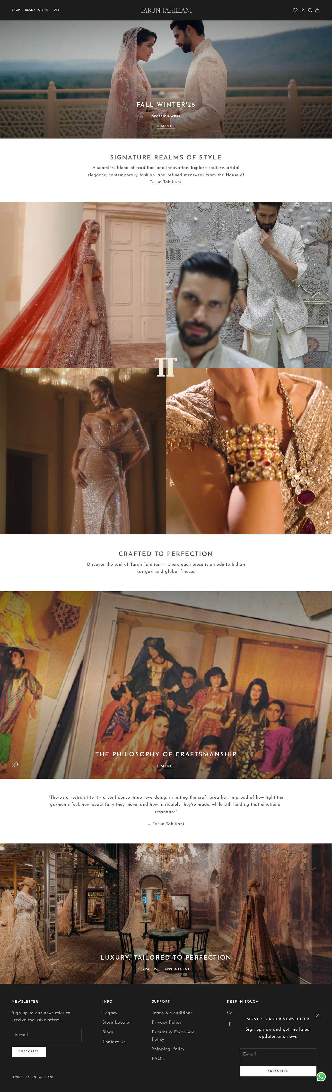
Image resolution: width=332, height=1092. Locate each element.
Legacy (109, 1013)
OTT (56, 10)
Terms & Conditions (172, 1013)
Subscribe (278, 1071)
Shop (16, 10)
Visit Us (149, 969)
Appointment (177, 969)
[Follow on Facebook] (229, 1024)
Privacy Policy (167, 1022)
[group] (166, 69)
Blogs (108, 1032)
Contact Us (113, 1042)
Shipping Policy (168, 1049)
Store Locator (116, 1022)
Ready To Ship (37, 10)
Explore (83, 356)
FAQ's (158, 1059)
